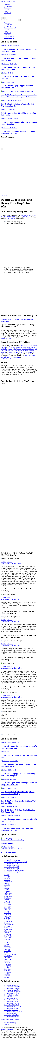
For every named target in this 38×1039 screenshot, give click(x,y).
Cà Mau (6, 977)
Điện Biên (7, 885)
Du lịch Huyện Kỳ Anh (11, 1000)
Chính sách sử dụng (10, 1022)
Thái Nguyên (8, 893)
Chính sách (7, 13)
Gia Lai (6, 941)
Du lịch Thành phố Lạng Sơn (13, 1011)
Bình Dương (8, 951)
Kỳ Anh (12, 357)
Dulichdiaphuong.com (7, 1029)
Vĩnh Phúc (7, 901)
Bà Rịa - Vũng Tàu (10, 954)
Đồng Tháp (7, 966)
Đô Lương (21, 350)
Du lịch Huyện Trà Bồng (11, 1015)
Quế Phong (10, 347)
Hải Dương (7, 904)
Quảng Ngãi (8, 929)
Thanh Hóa (27, 355)
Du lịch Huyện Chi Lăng (11, 1003)
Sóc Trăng (7, 974)
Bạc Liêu (7, 975)
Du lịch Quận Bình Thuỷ (11, 995)
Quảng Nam (8, 928)
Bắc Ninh (7, 903)
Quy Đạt (17, 357)
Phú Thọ (7, 899)
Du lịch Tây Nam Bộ (11, 865)
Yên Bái (6, 890)
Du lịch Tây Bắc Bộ (11, 863)
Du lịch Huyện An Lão (11, 1010)
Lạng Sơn (7, 894)
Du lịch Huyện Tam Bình (11, 990)
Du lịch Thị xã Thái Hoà (11, 1005)
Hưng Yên (7, 908)
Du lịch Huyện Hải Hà (11, 1001)
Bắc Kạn (7, 880)
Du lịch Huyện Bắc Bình (11, 993)
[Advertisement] (19, 170)
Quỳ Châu (17, 347)
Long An (7, 957)
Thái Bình (7, 909)
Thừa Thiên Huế (9, 924)
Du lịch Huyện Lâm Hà (11, 985)
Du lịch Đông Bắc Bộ (11, 868)
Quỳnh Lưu (17, 349)
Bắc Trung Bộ (27, 217)
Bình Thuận (7, 937)
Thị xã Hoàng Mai (28, 352)
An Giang (7, 967)
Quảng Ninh (8, 896)
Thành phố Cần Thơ (7, 848)
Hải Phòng (7, 906)
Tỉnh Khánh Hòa (6, 840)
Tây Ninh (7, 949)
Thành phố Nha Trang (17, 840)
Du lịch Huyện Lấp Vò (11, 998)
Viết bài (6, 9)
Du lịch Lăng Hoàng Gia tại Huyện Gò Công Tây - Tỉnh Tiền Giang (18, 68)
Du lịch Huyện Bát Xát (11, 1008)
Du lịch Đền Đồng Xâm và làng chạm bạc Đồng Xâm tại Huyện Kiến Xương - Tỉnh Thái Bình (19, 96)
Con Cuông (25, 349)
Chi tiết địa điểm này (7, 562)
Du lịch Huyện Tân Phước (12, 987)
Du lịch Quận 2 (8, 996)
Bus (5, 14)
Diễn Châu (7, 350)
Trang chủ (7, 4)
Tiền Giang (7, 959)
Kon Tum (7, 939)
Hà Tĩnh (6, 357)
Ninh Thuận (8, 936)
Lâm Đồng (7, 946)
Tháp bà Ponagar (7, 843)
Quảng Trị (7, 923)
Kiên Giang (7, 969)
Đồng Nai (7, 952)
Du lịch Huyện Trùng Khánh (12, 991)
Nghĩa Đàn (4, 349)
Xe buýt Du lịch (9, 38)
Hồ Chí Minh (8, 956)
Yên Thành (14, 350)
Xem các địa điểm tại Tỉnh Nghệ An (11, 563)
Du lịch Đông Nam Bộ (12, 872)
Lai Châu (7, 886)
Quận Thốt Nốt (17, 848)
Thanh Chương (29, 350)
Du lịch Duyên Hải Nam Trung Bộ (15, 862)
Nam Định (7, 913)
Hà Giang (7, 876)
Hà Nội (6, 875)
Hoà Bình (7, 891)
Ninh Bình (7, 914)
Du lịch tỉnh (7, 8)
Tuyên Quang (8, 881)
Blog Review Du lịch (10, 36)
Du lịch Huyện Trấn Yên (11, 1013)
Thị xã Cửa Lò (28, 345)
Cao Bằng (7, 878)
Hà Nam (6, 911)
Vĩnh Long (7, 964)
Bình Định (7, 931)
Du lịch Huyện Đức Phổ (11, 1016)
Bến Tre (6, 961)
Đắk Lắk (7, 942)
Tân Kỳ (31, 349)
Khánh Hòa (7, 934)
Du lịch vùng (8, 6)
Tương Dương (30, 347)
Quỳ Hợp (10, 349)
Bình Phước (7, 947)
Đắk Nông (7, 944)
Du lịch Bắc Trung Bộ (12, 860)
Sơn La (6, 888)
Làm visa (7, 34)
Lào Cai (6, 883)
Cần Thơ (7, 970)
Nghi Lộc (3, 352)
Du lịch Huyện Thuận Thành (12, 1006)
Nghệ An (7, 918)
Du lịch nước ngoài (10, 28)
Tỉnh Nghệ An (5, 195)
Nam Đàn (10, 352)
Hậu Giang (7, 972)
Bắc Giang (7, 898)
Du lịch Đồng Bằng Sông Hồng (14, 870)
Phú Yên (7, 932)
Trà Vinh (7, 962)
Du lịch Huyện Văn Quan (12, 988)
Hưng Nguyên (18, 352)
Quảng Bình (8, 921)
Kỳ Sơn (23, 347)
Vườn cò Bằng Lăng (8, 852)
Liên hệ (6, 11)
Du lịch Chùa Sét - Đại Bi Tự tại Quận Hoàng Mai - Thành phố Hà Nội (18, 793)
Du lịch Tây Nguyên (11, 867)
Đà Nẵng (7, 926)
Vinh (21, 345)
